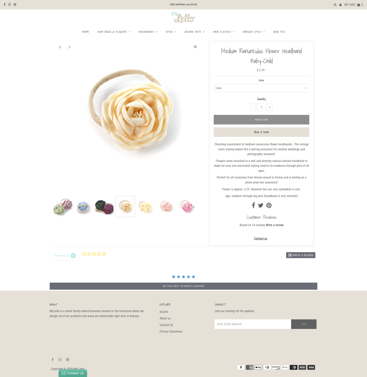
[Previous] (60, 47)
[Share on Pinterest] (268, 206)
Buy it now (261, 132)
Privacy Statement (171, 331)
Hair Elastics (222, 32)
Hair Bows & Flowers (112, 32)
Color (261, 80)
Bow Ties (279, 32)
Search (164, 312)
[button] (300, 255)
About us (165, 318)
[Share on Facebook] (253, 206)
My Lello (79, 369)
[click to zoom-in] (195, 47)
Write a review (274, 225)
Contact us (260, 238)
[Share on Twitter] (261, 206)
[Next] (69, 47)
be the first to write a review (183, 286)
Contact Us (166, 325)
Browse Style (252, 32)
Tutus (169, 32)
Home (85, 32)
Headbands (146, 32)
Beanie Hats (193, 32)
